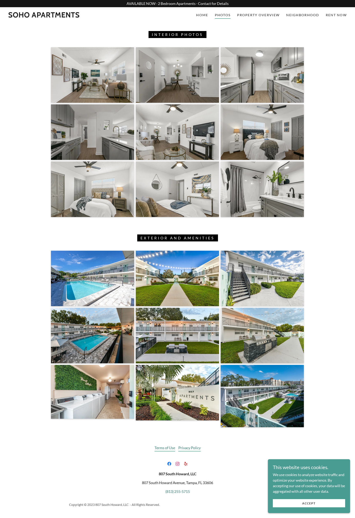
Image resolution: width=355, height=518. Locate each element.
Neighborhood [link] (302, 15)
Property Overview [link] (258, 15)
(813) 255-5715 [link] (177, 491)
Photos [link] (223, 15)
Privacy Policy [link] (189, 447)
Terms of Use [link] (164, 447)
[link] (44, 16)
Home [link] (202, 15)
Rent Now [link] (336, 15)
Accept (309, 503)
